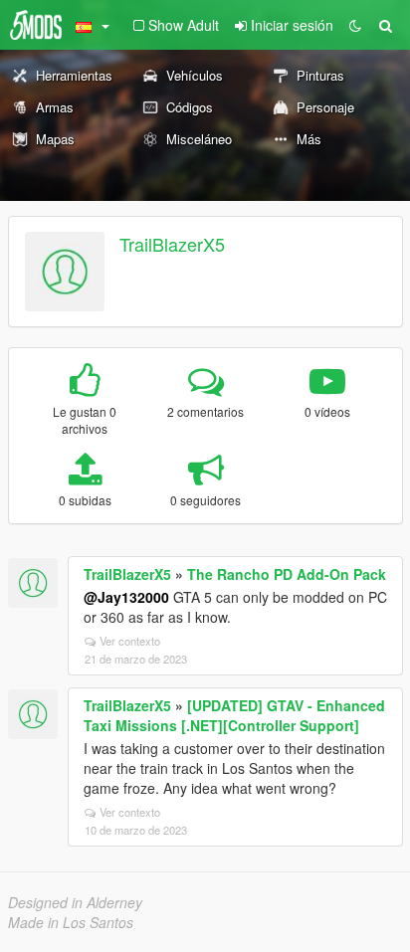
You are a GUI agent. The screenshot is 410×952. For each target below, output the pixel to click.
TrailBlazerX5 (172, 244)
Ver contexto (130, 641)
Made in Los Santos (70, 922)
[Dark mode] (355, 25)
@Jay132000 (126, 597)
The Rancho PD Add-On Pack (286, 574)
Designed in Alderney (75, 902)
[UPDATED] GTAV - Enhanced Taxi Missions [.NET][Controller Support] (234, 715)
